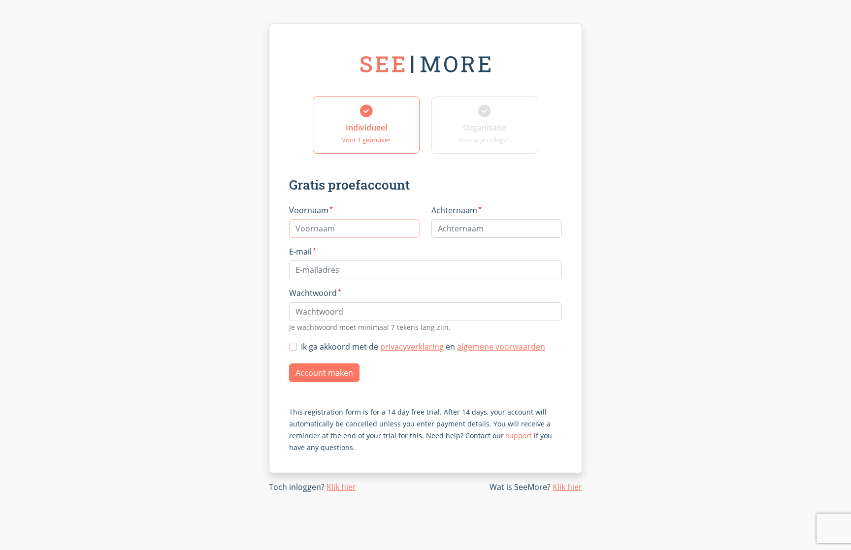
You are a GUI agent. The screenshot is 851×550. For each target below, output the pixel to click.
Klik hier (341, 487)
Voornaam (311, 210)
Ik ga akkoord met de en (423, 346)
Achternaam (456, 210)
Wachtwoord (315, 292)
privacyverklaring (412, 346)
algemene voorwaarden (501, 346)
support (519, 435)
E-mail (302, 251)
